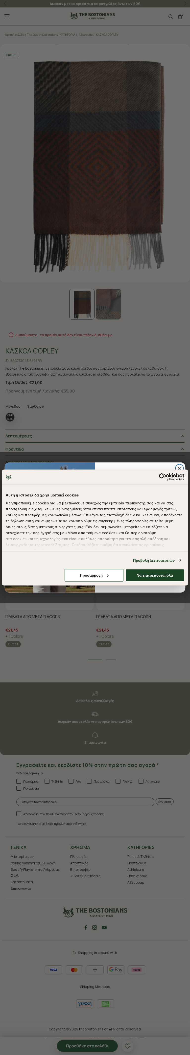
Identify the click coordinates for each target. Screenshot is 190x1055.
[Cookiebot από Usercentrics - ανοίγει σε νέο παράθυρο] (162, 477)
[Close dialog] (179, 468)
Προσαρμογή (91, 575)
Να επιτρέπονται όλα (155, 575)
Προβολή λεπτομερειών (154, 560)
